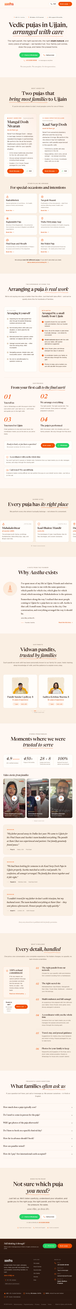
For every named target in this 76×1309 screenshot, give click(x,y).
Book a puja (64, 1246)
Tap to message (62, 1270)
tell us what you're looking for (37, 262)
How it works (37, 1266)
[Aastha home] (9, 4)
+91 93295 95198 (31, 60)
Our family (37, 1273)
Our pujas (36, 1263)
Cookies (43, 1304)
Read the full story (65, 622)
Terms (49, 1304)
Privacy (37, 1304)
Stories (36, 1277)
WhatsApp (51, 1246)
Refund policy (18, 1304)
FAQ (35, 1280)
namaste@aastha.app (64, 1276)
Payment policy (28, 1304)
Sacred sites (37, 1270)
